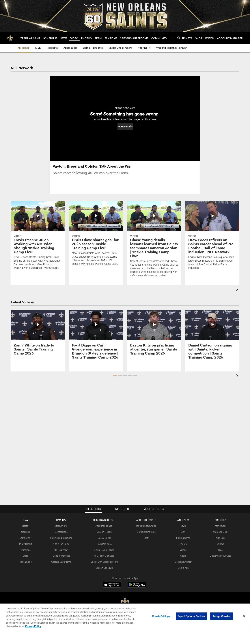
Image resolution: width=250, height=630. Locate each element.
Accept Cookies (221, 616)
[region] (125, 616)
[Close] (244, 616)
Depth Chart (25, 538)
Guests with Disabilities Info (104, 561)
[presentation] (237, 290)
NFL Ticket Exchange (104, 555)
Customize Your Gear (220, 555)
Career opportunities (146, 525)
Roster (25, 525)
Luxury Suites (104, 538)
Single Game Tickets (104, 550)
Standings (25, 550)
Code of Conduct (61, 555)
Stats (25, 555)
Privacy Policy (33, 626)
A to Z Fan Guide (61, 544)
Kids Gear (220, 538)
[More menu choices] (171, 38)
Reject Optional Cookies (191, 616)
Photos (183, 544)
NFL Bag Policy (61, 550)
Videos (183, 550)
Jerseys (220, 544)
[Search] (178, 37)
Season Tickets (104, 532)
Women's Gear (220, 532)
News (183, 525)
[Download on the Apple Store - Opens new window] (112, 585)
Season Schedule (104, 567)
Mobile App (183, 567)
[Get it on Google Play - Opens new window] (137, 586)
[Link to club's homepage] (10, 37)
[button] (125, 126)
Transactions (25, 561)
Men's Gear (220, 525)
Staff (146, 538)
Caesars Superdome (61, 561)
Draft (183, 532)
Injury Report (25, 544)
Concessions (61, 532)
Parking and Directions (61, 538)
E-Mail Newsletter (183, 561)
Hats (220, 550)
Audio (183, 555)
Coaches (25, 532)
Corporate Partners (146, 532)
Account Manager (104, 525)
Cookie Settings (161, 616)
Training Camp (183, 538)
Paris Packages (104, 544)
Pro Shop (220, 520)
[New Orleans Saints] (125, 601)
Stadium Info (61, 525)
